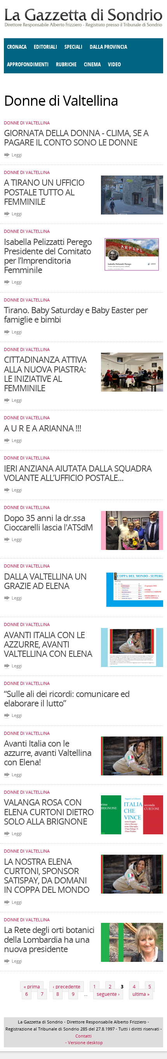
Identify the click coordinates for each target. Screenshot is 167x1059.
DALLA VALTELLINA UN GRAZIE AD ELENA (45, 580)
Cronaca (16, 47)
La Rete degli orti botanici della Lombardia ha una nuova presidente (49, 939)
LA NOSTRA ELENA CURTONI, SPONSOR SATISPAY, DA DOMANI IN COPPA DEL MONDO (46, 875)
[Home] (83, 26)
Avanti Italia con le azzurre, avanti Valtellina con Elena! (47, 752)
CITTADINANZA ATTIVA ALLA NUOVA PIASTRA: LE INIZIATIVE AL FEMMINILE (45, 373)
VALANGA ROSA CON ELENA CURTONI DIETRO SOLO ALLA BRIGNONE (49, 811)
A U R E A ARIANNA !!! (42, 428)
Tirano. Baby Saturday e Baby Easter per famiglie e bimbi (76, 314)
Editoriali (45, 47)
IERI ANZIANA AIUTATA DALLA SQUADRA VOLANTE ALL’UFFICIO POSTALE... (77, 472)
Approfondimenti (28, 64)
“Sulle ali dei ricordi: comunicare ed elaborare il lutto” (66, 698)
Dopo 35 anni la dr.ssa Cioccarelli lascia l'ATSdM (48, 522)
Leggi (17, 155)
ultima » (141, 994)
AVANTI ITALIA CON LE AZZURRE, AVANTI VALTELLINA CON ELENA (48, 644)
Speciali (73, 47)
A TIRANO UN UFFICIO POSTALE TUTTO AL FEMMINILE (44, 191)
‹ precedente (66, 986)
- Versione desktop (83, 1042)
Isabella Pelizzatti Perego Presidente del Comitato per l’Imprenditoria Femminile (48, 256)
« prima (32, 986)
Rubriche (66, 64)
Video (114, 64)
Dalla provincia (108, 47)
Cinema (92, 64)
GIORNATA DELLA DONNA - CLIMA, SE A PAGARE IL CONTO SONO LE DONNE (76, 137)
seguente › (108, 994)
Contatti (83, 1036)
